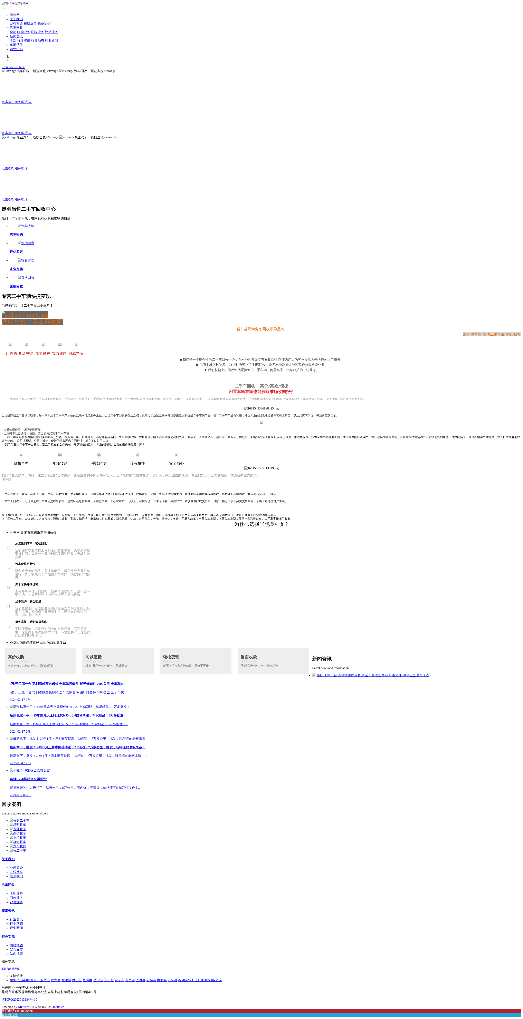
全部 (13, 32)
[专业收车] (18, 829)
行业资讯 (16, 919)
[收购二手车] (19, 820)
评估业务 (16, 902)
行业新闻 (16, 928)
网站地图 (16, 945)
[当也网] (261, 4)
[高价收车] (18, 833)
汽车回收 (8, 885)
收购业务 (16, 893)
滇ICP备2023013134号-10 (19, 999)
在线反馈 (16, 872)
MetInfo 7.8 (26, 1007)
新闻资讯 (8, 910)
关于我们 (8, 859)
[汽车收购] (26, 226)
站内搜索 (16, 954)
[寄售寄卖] (26, 260)
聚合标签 (16, 949)
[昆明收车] (18, 825)
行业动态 (16, 923)
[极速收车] (18, 842)
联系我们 (16, 876)
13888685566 (11, 968)
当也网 (15, 15)
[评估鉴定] (26, 243)
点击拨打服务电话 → (17, 102)
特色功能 (8, 936)
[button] (9, 67)
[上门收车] (18, 837)
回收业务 (16, 898)
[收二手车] (18, 850)
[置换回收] (26, 277)
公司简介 (16, 867)
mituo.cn (58, 1007)
